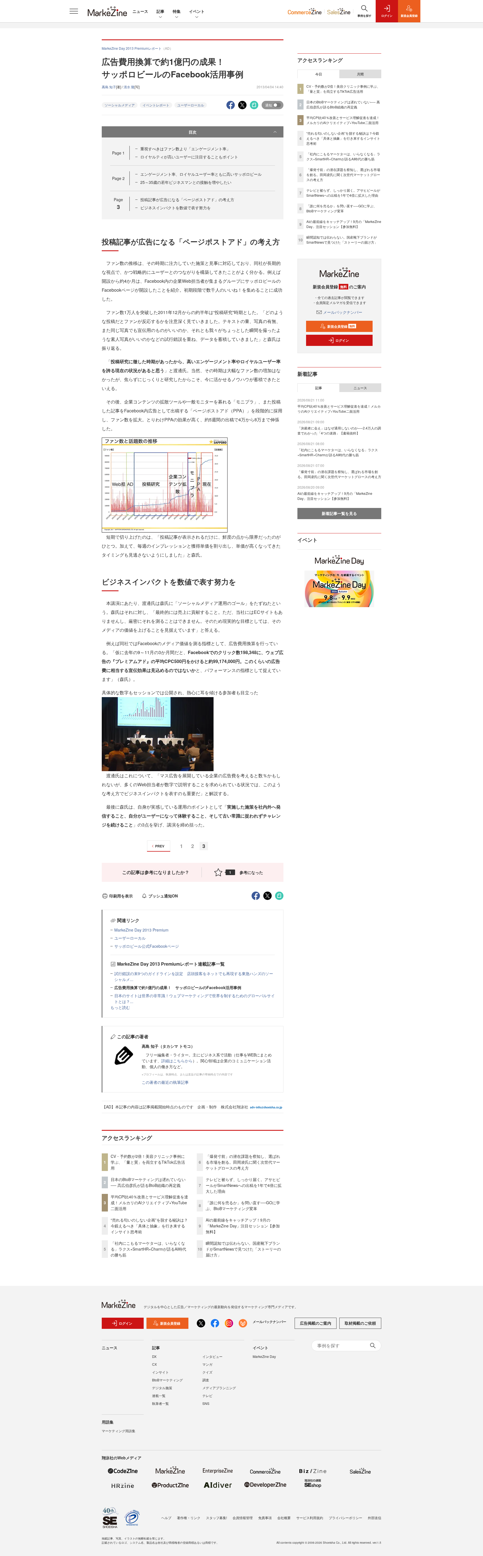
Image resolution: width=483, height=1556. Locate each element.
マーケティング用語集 (118, 1430)
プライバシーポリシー (345, 1517)
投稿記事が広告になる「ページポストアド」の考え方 (187, 199)
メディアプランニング (219, 1387)
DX (154, 1356)
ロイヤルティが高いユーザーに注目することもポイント (189, 157)
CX (154, 1364)
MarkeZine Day (264, 1356)
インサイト (160, 1372)
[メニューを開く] (74, 11)
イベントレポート (156, 105)
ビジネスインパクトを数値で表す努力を (175, 207)
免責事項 (265, 1517)
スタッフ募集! (216, 1517)
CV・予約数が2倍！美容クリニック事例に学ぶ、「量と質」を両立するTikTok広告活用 (148, 1162)
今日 (318, 74)
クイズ (207, 1372)
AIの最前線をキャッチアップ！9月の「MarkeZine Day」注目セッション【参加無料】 (243, 1225)
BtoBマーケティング (167, 1379)
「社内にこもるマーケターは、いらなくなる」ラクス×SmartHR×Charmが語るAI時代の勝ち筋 (148, 1249)
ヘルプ (166, 1517)
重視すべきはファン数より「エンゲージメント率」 (185, 148)
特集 (177, 11)
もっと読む (120, 1007)
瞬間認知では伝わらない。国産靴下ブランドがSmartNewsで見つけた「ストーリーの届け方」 (243, 1249)
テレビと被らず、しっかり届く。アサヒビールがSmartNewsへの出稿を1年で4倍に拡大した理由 (243, 1185)
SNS (205, 1403)
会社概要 (284, 1517)
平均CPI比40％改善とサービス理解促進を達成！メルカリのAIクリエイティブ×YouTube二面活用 (149, 1202)
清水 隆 (129, 86)
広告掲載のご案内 (315, 1323)
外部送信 (374, 1517)
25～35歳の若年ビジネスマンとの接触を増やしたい (185, 182)
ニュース (140, 11)
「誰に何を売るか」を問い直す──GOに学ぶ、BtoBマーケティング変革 (243, 1205)
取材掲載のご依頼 (360, 1323)
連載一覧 (158, 1395)
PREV (159, 846)
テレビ (207, 1395)
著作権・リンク (188, 1517)
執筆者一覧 (160, 1403)
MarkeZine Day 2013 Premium (141, 930)
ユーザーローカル (190, 105)
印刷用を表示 (121, 896)
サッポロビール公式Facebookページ (146, 946)
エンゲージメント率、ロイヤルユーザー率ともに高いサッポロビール (201, 174)
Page (118, 153)
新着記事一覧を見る (339, 513)
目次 (192, 132)
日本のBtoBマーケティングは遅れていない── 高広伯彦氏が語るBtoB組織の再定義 (148, 1182)
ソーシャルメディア (120, 105)
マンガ (207, 1364)
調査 (205, 1379)
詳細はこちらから (177, 1060)
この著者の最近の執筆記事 (165, 1082)
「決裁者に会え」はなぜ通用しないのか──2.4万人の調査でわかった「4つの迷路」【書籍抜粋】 (339, 430)
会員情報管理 (243, 1517)
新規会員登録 (341, 326)
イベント (197, 11)
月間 (360, 74)
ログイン (342, 340)
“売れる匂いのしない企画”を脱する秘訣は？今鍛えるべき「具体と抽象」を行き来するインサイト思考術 (149, 1225)
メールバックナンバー (342, 312)
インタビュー (212, 1356)
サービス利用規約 (309, 1517)
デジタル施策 (162, 1387)
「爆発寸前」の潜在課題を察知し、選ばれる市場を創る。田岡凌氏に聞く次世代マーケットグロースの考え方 (243, 1162)
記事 (160, 11)
